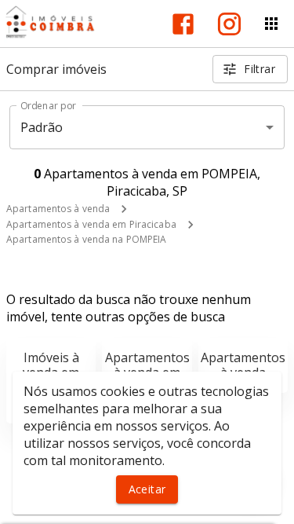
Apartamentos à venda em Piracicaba (91, 224)
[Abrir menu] (271, 23)
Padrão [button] (42, 127)
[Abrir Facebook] (183, 24)
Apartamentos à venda (58, 208)
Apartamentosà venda (243, 365)
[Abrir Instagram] (229, 24)
